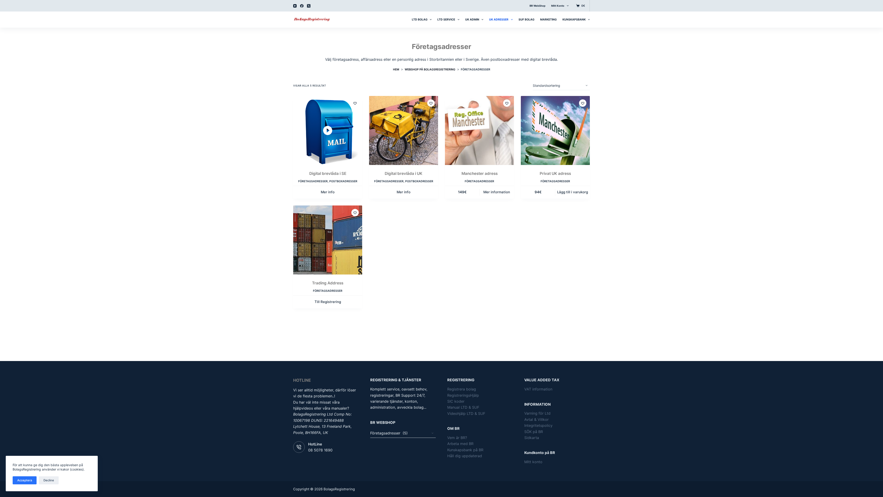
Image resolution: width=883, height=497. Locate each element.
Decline (48, 480)
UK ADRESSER (498, 19)
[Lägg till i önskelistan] (355, 103)
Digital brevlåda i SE (327, 173)
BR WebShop (537, 5)
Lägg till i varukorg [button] (572, 192)
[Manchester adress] (479, 130)
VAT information (538, 389)
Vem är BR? (457, 437)
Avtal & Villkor (536, 419)
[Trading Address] (327, 240)
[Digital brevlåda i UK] (403, 130)
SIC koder (455, 401)
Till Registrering (328, 302)
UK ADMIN (472, 19)
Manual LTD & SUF (463, 407)
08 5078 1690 (320, 450)
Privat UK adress (555, 173)
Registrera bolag (461, 389)
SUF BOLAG (526, 19)
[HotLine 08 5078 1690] (299, 447)
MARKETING (548, 19)
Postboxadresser (343, 181)
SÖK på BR (533, 431)
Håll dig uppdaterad (464, 456)
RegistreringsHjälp (463, 395)
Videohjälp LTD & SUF (466, 413)
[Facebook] (302, 6)
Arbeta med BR (460, 443)
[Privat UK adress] (555, 130)
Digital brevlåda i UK (403, 173)
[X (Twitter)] (308, 6)
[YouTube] (295, 6)
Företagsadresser (313, 181)
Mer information (496, 192)
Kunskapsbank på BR (465, 450)
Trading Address (327, 283)
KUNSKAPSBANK (574, 19)
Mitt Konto (557, 5)
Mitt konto (533, 461)
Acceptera (24, 480)
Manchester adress (480, 173)
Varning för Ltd (537, 413)
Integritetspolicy (538, 425)
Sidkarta (531, 437)
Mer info (328, 192)
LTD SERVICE (446, 19)
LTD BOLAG (419, 19)
